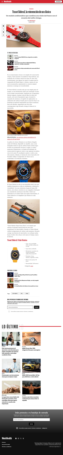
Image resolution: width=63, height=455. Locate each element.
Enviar (36, 307)
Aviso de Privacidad (6, 444)
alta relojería (15, 293)
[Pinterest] (3, 32)
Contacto (4, 442)
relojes (27, 293)
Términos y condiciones (6, 446)
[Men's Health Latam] (7, 1)
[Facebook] (3, 26)
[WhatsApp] (3, 35)
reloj (21, 293)
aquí (32, 266)
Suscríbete (58, 1)
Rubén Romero (32, 20)
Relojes (31, 8)
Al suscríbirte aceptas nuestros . (25, 311)
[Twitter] (3, 29)
